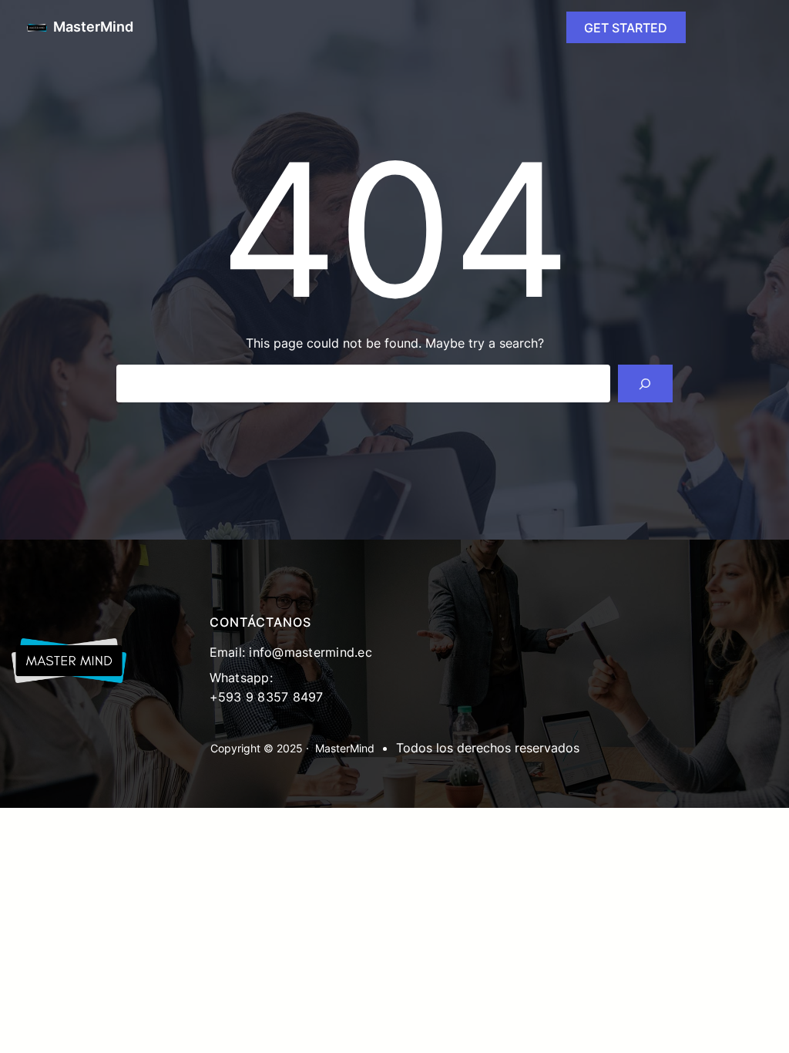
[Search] (645, 383)
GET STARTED (625, 27)
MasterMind (93, 27)
